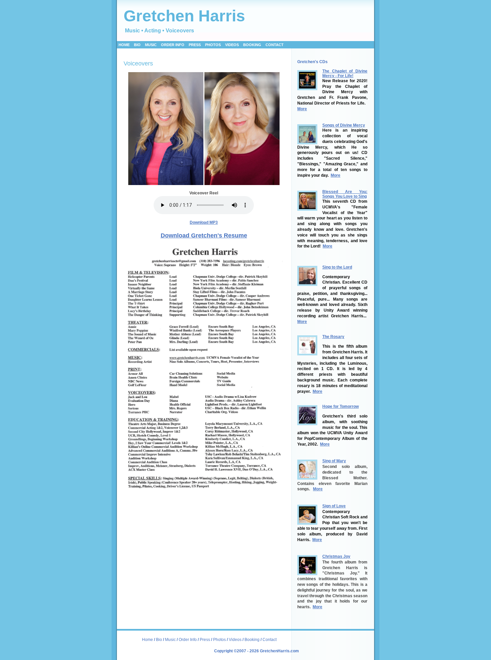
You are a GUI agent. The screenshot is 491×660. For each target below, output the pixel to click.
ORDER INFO (172, 45)
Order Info (188, 639)
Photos (219, 639)
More (302, 109)
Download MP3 (204, 222)
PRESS (195, 45)
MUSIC (151, 45)
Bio (159, 639)
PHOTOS (213, 45)
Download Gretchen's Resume (204, 235)
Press (205, 639)
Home (124, 45)
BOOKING (252, 45)
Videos (235, 639)
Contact (275, 45)
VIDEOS (232, 45)
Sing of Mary (334, 461)
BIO (137, 45)
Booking (252, 639)
